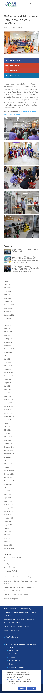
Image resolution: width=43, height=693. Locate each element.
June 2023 (7, 386)
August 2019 (8, 525)
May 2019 (7, 535)
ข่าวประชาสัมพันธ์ (10, 571)
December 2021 (9, 447)
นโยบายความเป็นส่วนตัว (14, 679)
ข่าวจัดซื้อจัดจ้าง (9, 567)
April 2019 (7, 538)
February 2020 (8, 504)
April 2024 (7, 362)
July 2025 (7, 322)
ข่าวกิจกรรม (18, 27)
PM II (11, 647)
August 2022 (8, 420)
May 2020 (7, 494)
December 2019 (9, 511)
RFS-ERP (12, 657)
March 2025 (8, 332)
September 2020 (9, 481)
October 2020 (8, 477)
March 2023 (8, 396)
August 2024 (8, 352)
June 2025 (7, 325)
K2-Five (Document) (15, 660)
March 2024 (8, 366)
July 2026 (7, 281)
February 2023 (8, 399)
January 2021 (8, 467)
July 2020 (7, 487)
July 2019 (7, 528)
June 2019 (7, 531)
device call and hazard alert (12, 557)
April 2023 (7, 393)
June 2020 (7, 491)
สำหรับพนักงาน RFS (13, 637)
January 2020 (8, 508)
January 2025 (8, 339)
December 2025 (9, 305)
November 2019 (9, 514)
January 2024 (8, 369)
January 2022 (8, 443)
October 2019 (8, 518)
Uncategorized (8, 561)
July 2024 (7, 355)
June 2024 (7, 359)
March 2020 (8, 501)
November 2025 (9, 308)
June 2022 (7, 427)
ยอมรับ (32, 688)
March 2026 (8, 295)
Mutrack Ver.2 (13, 650)
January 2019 (8, 545)
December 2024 (9, 342)
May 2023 (7, 389)
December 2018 (9, 548)
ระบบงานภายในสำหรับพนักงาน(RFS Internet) (21, 644)
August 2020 (8, 484)
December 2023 (9, 372)
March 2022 (8, 437)
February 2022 (8, 440)
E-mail (11, 664)
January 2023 (8, 403)
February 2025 (8, 335)
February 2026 (8, 298)
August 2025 (8, 318)
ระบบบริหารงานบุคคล (16, 667)
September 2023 (9, 379)
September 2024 (9, 349)
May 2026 (7, 288)
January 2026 (8, 301)
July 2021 (7, 460)
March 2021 (8, 464)
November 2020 (9, 474)
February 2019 (8, 542)
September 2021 (9, 454)
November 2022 (9, 410)
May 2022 (7, 430)
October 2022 (8, 413)
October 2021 (8, 450)
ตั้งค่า (17, 684)
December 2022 (9, 406)
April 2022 (7, 433)
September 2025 (9, 315)
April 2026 (7, 291)
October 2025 (8, 312)
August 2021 (8, 457)
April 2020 (7, 498)
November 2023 (9, 376)
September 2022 (9, 416)
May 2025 (7, 328)
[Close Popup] (35, 672)
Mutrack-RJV (13, 654)
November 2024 (9, 345)
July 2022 (7, 423)
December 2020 (9, 470)
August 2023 (8, 383)
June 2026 (7, 284)
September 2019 (9, 521)
